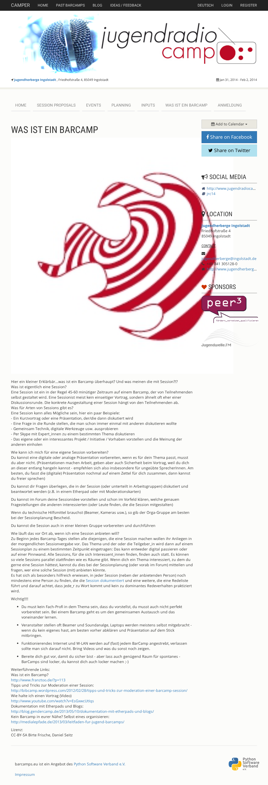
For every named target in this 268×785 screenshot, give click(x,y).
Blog (97, 5)
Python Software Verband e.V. (99, 763)
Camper (20, 5)
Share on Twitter (231, 150)
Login (226, 5)
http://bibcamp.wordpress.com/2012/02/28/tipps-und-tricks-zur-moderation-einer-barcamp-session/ (99, 690)
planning (121, 105)
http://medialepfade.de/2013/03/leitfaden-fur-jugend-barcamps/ (67, 721)
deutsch (206, 5)
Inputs (148, 105)
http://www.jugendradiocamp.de (235, 188)
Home (43, 5)
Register (248, 5)
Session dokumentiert (105, 580)
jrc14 (211, 193)
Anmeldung (230, 105)
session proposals (56, 105)
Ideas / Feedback (125, 5)
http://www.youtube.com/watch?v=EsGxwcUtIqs (52, 700)
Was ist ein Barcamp (186, 105)
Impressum (25, 774)
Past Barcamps (70, 5)
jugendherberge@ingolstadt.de (229, 258)
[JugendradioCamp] (134, 43)
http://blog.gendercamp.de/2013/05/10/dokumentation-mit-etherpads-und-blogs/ (82, 711)
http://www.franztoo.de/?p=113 (38, 679)
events (93, 105)
